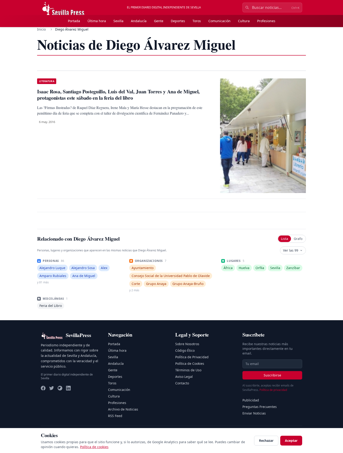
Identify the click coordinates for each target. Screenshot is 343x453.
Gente (158, 21)
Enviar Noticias (254, 413)
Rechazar (266, 440)
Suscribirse (272, 375)
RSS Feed (115, 416)
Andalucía (139, 21)
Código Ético (185, 350)
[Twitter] (51, 388)
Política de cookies (94, 447)
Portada (74, 21)
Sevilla (118, 21)
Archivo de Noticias (123, 409)
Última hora (97, 21)
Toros (196, 21)
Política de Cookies (189, 363)
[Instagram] (60, 388)
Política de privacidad (273, 390)
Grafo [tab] (298, 238)
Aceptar (291, 440)
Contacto (182, 383)
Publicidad (250, 400)
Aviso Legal (184, 376)
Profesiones (266, 21)
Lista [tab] (284, 238)
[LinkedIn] (68, 388)
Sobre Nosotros (187, 344)
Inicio (41, 29)
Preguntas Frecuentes (259, 406)
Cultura (244, 21)
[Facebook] (43, 388)
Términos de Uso (188, 370)
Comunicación (219, 21)
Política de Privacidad (192, 357)
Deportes (178, 21)
